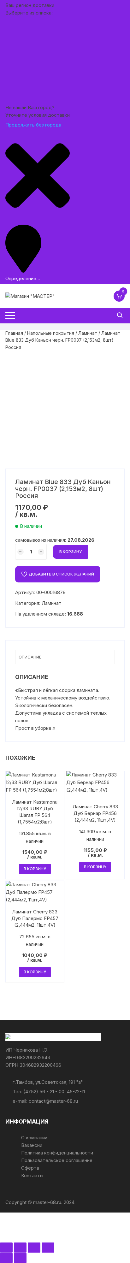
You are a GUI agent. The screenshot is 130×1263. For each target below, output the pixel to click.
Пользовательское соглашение (56, 1160)
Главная (14, 333)
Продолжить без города (33, 125)
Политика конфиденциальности (57, 1153)
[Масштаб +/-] (6, 1247)
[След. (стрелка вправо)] (20, 1258)
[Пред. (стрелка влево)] (6, 1258)
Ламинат (87, 333)
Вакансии (31, 1145)
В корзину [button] (35, 868)
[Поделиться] (34, 1247)
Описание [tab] (30, 656)
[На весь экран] (20, 1247)
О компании (34, 1138)
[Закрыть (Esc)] (48, 1247)
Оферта (30, 1168)
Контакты (32, 1175)
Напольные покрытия (50, 333)
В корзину (70, 551)
